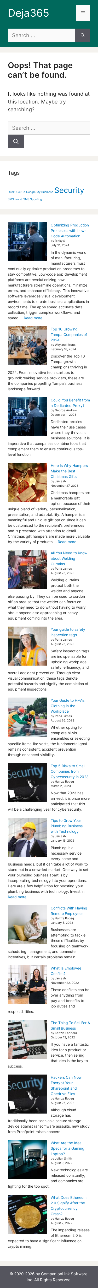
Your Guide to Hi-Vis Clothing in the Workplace (67, 705)
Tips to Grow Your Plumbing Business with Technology (67, 826)
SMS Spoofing (32, 199)
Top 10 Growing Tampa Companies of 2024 (69, 334)
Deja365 (28, 12)
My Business (45, 192)
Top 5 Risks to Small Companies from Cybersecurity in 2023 (70, 771)
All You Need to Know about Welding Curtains (69, 558)
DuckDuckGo (16, 192)
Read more (33, 318)
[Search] (82, 35)
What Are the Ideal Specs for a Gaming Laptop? (67, 1148)
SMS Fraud (15, 199)
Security (69, 190)
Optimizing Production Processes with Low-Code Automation (70, 230)
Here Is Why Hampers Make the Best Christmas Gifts (69, 471)
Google (31, 192)
